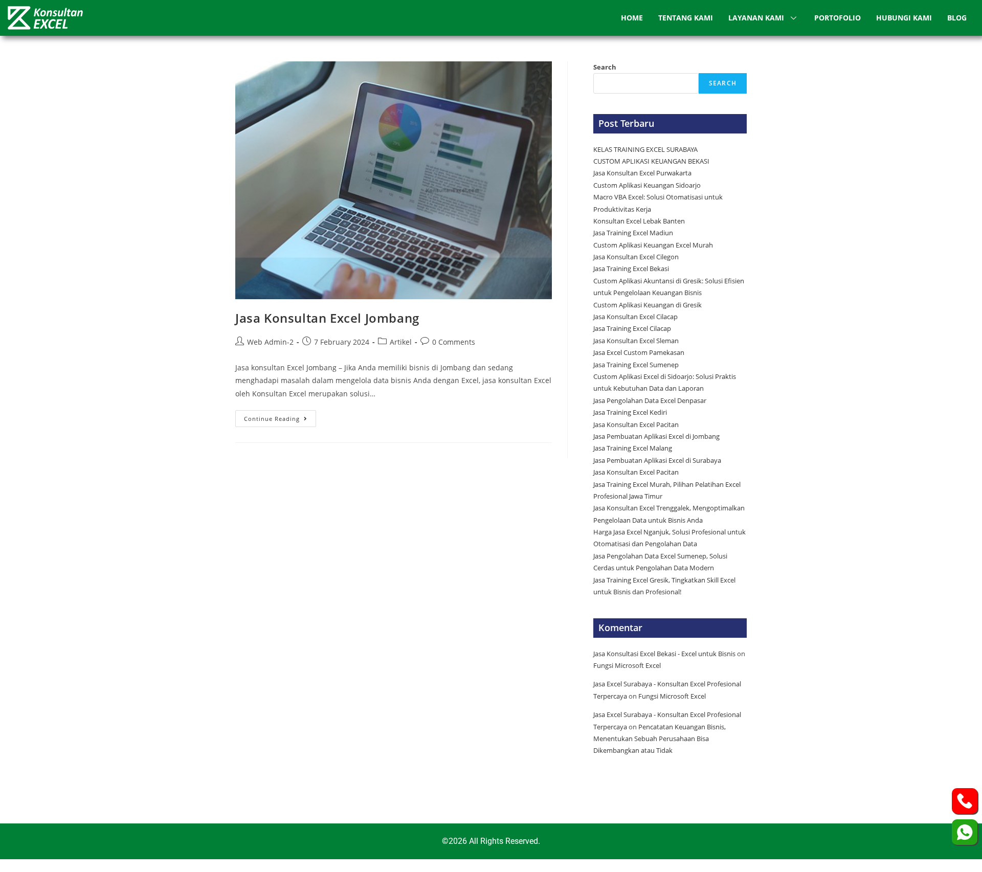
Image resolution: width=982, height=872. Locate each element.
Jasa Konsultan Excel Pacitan (636, 424)
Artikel (401, 342)
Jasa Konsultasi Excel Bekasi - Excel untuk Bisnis (664, 653)
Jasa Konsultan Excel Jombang (327, 317)
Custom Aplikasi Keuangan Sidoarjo (647, 185)
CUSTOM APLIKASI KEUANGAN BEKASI (651, 161)
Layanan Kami (756, 18)
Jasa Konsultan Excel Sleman (636, 340)
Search (604, 67)
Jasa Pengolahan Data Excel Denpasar (649, 400)
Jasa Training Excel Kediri (630, 412)
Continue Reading (280, 416)
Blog (957, 18)
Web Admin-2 (270, 342)
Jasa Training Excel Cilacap (632, 328)
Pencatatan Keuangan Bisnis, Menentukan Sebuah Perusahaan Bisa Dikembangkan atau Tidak (659, 738)
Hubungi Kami (904, 18)
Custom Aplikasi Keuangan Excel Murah (653, 245)
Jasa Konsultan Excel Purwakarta (642, 172)
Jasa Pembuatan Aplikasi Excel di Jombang (656, 436)
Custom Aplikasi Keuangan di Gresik (648, 304)
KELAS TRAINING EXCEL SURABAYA (645, 149)
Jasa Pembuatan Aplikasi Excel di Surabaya (657, 460)
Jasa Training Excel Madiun (633, 232)
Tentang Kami (685, 18)
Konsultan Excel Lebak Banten (639, 221)
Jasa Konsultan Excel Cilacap (635, 316)
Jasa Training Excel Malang (632, 448)
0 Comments (453, 342)
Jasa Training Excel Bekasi (631, 268)
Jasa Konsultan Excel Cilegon (636, 256)
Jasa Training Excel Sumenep (636, 364)
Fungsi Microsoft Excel (627, 665)
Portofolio (837, 18)
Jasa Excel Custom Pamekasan (638, 352)
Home (632, 18)
